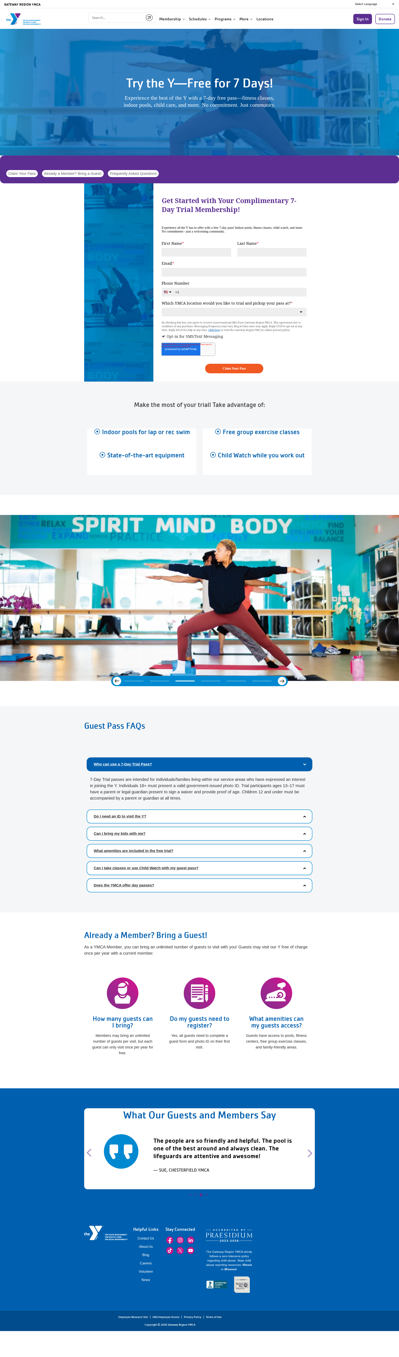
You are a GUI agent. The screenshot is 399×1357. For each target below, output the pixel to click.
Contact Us (146, 1261)
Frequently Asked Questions (133, 173)
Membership (171, 19)
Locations (265, 19)
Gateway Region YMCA (22, 4)
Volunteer (146, 1294)
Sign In (363, 19)
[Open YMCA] (28, 19)
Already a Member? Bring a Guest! (73, 173)
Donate (385, 19)
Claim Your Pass (22, 173)
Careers (146, 1286)
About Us (146, 1269)
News (146, 1302)
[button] (101, 1173)
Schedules (198, 19)
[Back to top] (11, 1339)
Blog (145, 1278)
